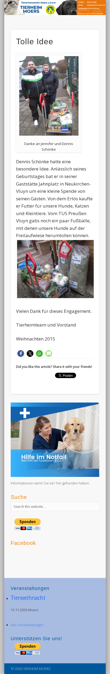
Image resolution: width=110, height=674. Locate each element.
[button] (20, 353)
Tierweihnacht (28, 598)
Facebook (97, 9)
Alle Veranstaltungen (27, 624)
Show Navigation (86, 48)
